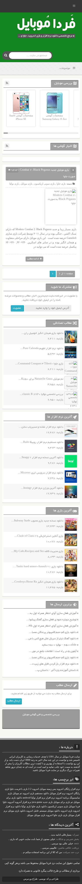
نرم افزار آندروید (23, 802)
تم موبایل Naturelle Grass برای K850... (41, 379)
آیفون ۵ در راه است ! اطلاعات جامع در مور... (53, 651)
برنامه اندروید (62, 798)
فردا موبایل (74, 806)
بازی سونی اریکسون (44, 183)
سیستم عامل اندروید (36, 811)
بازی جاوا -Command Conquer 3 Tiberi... (39, 363)
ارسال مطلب (13, 700)
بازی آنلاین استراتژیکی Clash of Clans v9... (38, 536)
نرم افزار (50, 798)
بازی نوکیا (14, 183)
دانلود (18, 806)
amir (76, 843)
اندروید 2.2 (33, 789)
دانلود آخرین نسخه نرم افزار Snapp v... (41, 457)
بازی (65, 815)
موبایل (30, 815)
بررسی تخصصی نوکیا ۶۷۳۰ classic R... (41, 394)
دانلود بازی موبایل (17, 811)
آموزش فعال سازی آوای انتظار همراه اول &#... (51, 626)
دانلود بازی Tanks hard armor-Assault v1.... (38, 566)
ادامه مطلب (33, 258)
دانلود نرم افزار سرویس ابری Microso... (40, 472)
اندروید (49, 815)
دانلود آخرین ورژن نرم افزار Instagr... (42, 488)
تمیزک (76, 834)
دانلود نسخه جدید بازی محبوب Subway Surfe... (37, 520)
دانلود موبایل (53, 811)
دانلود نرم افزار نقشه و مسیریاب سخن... (41, 427)
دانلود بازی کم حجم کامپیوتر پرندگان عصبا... (53, 632)
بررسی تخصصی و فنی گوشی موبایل (41, 714)
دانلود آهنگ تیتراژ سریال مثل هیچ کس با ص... (51, 638)
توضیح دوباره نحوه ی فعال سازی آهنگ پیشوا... (51, 619)
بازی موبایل (26, 183)
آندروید (10, 802)
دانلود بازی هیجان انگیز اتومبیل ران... (42, 333)
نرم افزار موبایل (58, 793)
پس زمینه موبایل (48, 789)
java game (37, 802)
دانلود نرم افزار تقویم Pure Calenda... (41, 348)
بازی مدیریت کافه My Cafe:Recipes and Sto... (37, 551)
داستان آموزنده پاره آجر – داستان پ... (56, 670)
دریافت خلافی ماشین (68, 847)
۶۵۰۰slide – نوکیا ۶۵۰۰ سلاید (59, 645)
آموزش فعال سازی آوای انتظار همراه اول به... (52, 613)
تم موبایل (17, 793)
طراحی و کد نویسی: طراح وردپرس (41, 878)
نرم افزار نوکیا (38, 798)
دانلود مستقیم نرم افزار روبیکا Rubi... (42, 442)
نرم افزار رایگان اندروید (68, 789)
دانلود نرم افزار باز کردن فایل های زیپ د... (53, 664)
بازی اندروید (66, 811)
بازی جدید (48, 802)
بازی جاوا (61, 183)
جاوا (5, 802)
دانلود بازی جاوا (39, 806)
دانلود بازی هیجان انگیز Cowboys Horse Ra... (37, 582)
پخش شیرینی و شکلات (67, 839)
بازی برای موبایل (61, 802)
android (27, 798)
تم (72, 802)
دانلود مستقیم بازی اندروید (36, 793)
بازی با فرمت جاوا (19, 789)
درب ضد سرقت (71, 852)
